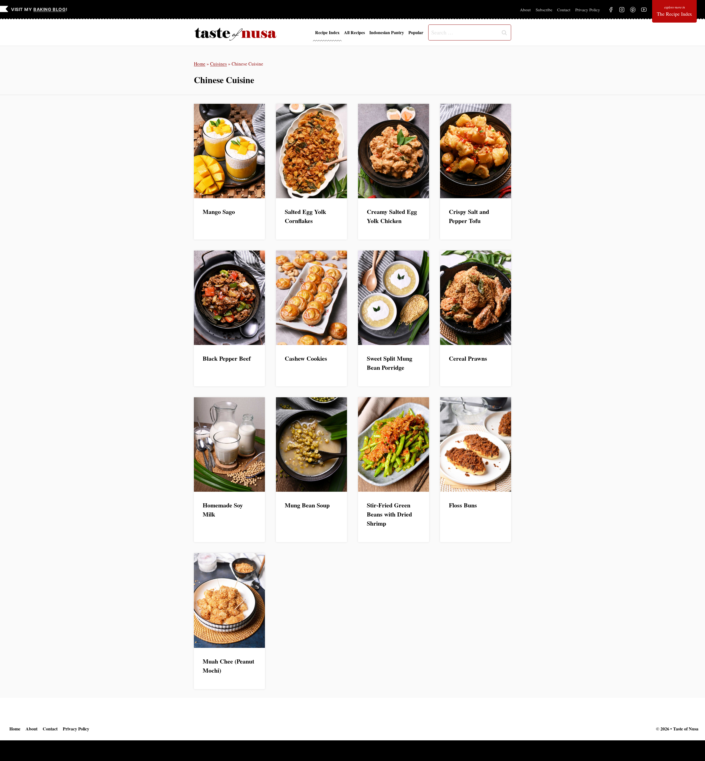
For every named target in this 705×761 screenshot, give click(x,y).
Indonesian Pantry (386, 32)
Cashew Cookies (306, 358)
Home (199, 64)
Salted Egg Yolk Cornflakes (305, 216)
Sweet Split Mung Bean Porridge (389, 363)
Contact (563, 9)
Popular (415, 32)
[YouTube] (643, 9)
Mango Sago (219, 211)
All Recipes (354, 32)
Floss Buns (463, 505)
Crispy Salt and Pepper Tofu (469, 216)
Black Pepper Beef (227, 358)
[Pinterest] (632, 9)
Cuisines (218, 64)
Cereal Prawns (468, 358)
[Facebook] (610, 9)
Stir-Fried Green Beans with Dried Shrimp (389, 514)
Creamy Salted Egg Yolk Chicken (392, 216)
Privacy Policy (587, 9)
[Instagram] (621, 9)
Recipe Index (327, 32)
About (525, 9)
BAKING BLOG (49, 9)
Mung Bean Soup (307, 505)
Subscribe (544, 9)
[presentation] (229, 151)
